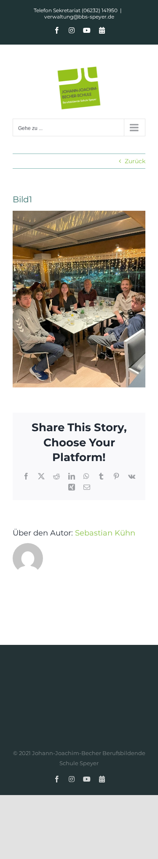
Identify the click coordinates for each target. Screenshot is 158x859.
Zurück (135, 161)
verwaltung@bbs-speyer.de (79, 16)
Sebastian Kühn (105, 533)
